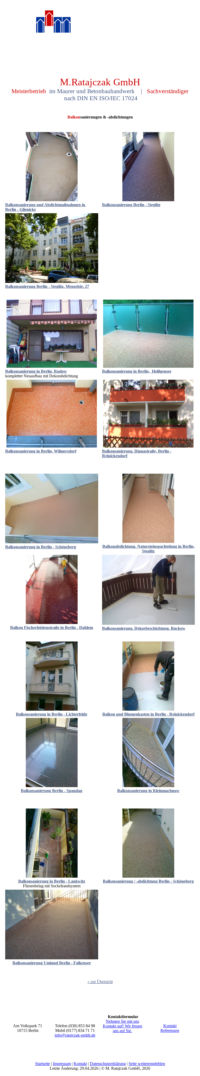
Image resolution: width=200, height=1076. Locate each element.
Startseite (42, 1063)
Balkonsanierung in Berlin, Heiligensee (136, 371)
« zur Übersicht (100, 981)
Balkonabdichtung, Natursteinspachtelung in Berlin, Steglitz (148, 548)
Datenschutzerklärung (108, 1063)
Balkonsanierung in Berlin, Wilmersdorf (40, 451)
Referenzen (169, 1030)
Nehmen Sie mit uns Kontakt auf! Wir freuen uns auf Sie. (122, 1026)
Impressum (62, 1063)
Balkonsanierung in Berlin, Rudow (36, 371)
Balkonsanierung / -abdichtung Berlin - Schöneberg (148, 881)
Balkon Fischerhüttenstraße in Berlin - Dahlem (51, 627)
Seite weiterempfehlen (147, 1063)
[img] (53, 28)
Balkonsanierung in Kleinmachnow (148, 790)
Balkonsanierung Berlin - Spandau (51, 790)
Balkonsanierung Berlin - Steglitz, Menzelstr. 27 (47, 286)
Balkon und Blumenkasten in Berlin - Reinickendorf (148, 714)
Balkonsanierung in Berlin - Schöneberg (40, 547)
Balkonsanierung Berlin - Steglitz (131, 205)
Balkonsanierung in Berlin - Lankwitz (51, 881)
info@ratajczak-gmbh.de (75, 1035)
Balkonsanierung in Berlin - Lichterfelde (51, 714)
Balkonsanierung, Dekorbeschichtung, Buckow (143, 628)
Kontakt (170, 1026)
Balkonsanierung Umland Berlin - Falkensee (51, 963)
